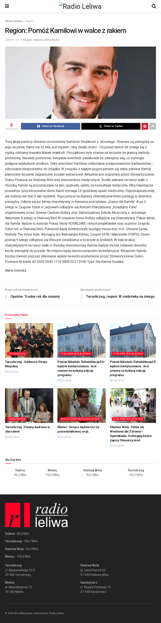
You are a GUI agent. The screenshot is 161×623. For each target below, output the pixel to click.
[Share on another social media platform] (152, 126)
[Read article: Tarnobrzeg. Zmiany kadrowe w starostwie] (29, 405)
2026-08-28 (13, 372)
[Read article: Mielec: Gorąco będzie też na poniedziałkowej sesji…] (81, 405)
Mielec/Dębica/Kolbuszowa (80, 419)
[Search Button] (154, 6)
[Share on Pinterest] (145, 126)
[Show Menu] (7, 6)
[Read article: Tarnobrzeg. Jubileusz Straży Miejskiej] (29, 340)
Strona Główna (13, 21)
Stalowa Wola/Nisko (47, 39)
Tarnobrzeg (17, 353)
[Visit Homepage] (80, 6)
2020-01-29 (11, 39)
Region (29, 21)
